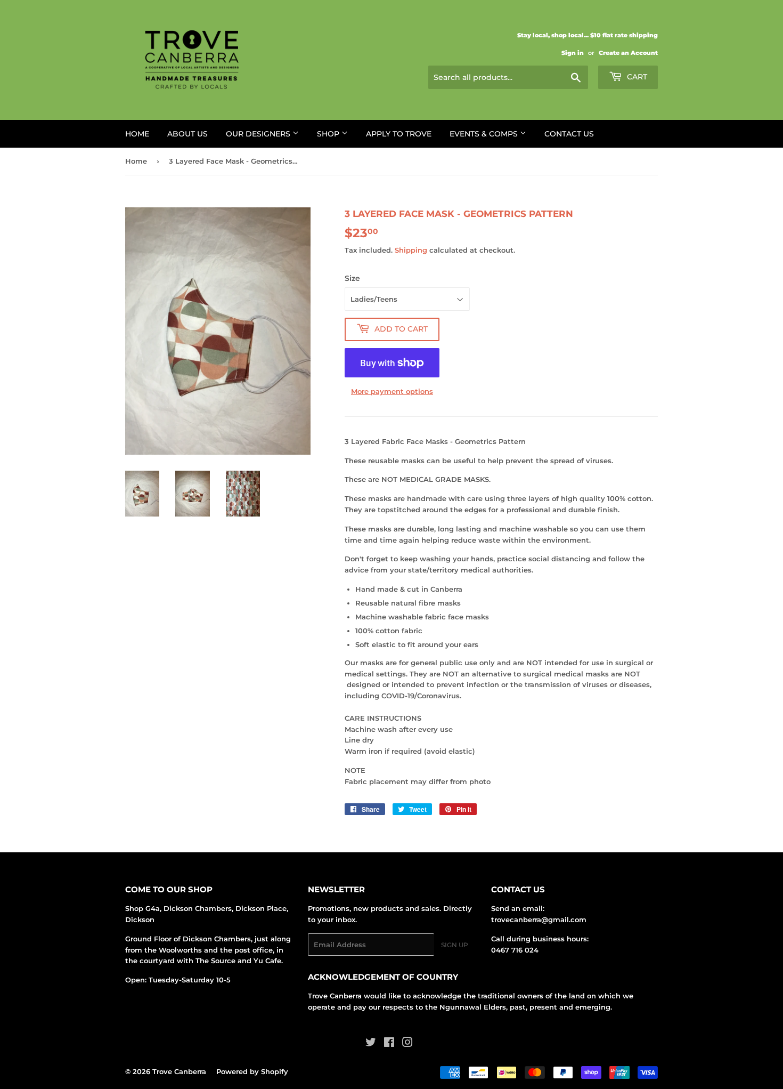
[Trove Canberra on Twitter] (370, 1043)
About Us (187, 134)
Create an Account (628, 53)
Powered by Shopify (252, 1071)
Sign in (572, 53)
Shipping (411, 250)
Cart (636, 77)
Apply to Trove (398, 134)
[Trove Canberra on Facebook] (389, 1043)
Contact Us (569, 134)
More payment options (392, 391)
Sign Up (454, 945)
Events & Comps (485, 134)
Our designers (259, 134)
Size (352, 278)
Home (137, 134)
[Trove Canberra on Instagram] (407, 1043)
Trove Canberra (179, 1071)
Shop (329, 134)
